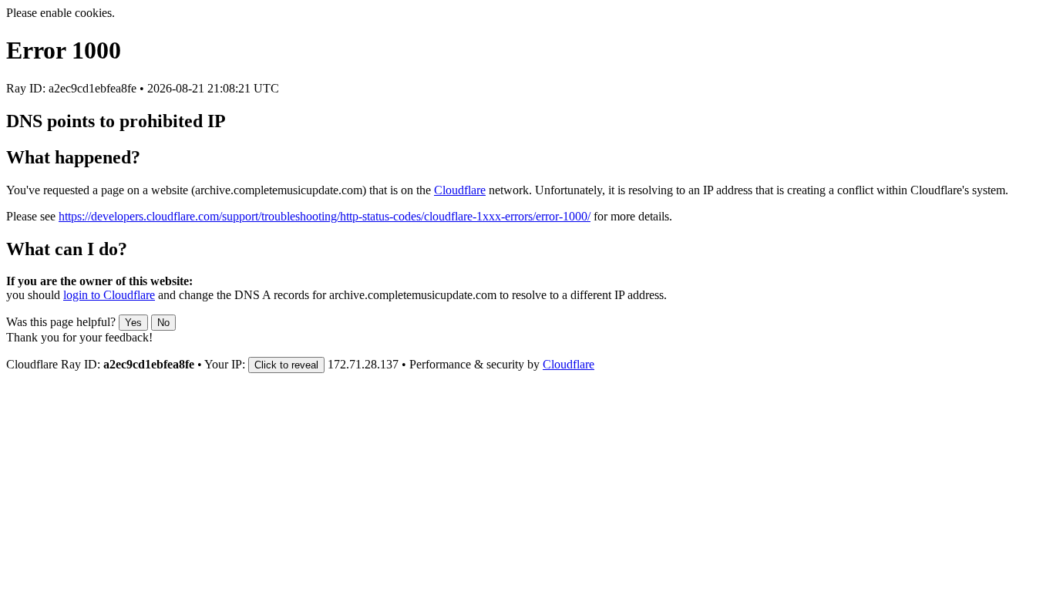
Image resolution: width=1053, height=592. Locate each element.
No (163, 322)
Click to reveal (286, 365)
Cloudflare (460, 190)
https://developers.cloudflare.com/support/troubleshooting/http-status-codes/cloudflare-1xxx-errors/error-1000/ (324, 216)
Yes (133, 322)
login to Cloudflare (109, 294)
